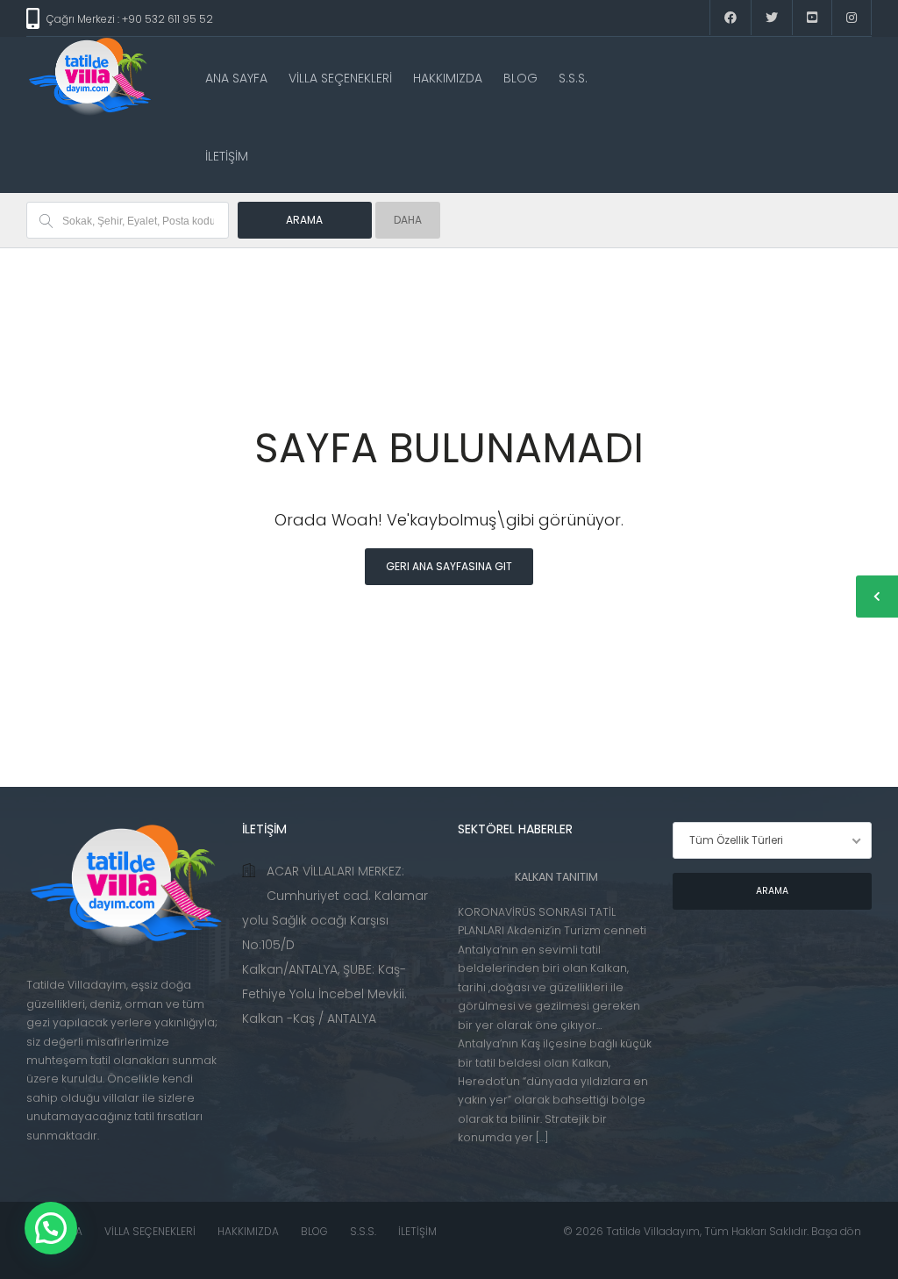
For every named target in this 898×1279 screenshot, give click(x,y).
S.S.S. (573, 78)
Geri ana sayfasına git (449, 566)
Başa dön (836, 1231)
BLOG (520, 78)
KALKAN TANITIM (556, 876)
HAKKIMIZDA (447, 78)
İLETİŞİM (226, 156)
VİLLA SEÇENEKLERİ (340, 78)
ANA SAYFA (236, 78)
